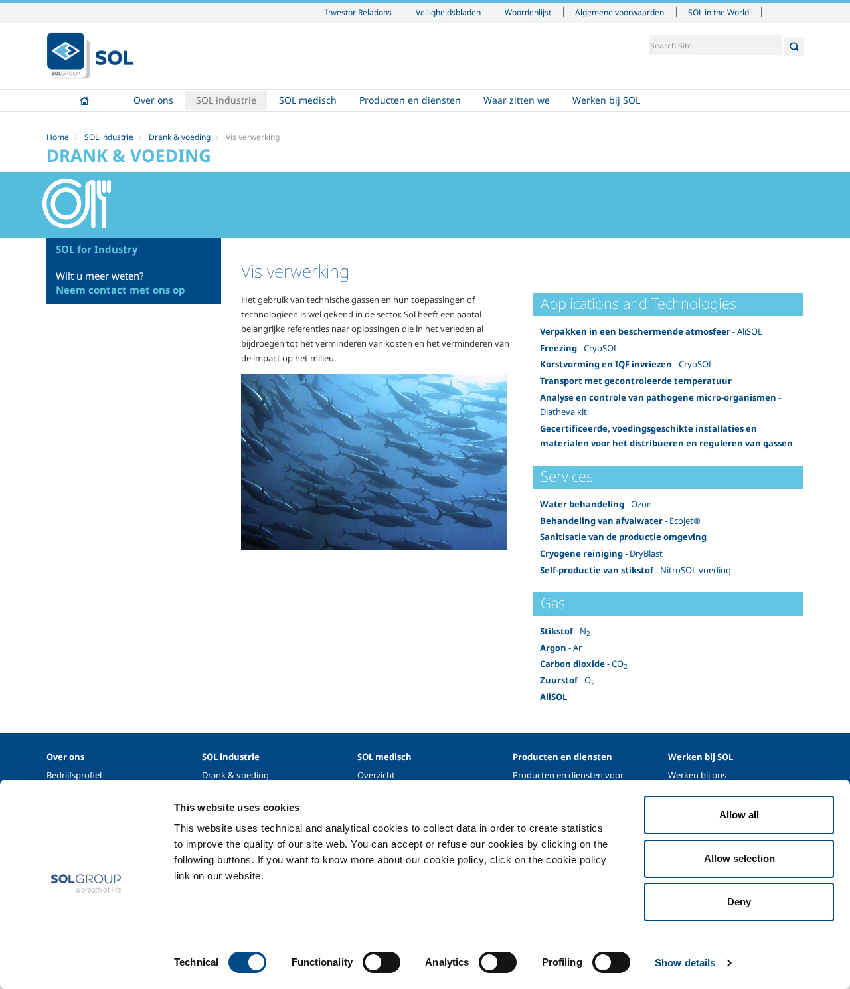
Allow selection (739, 858)
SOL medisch (308, 100)
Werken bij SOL (606, 100)
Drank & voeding (180, 137)
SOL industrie (226, 100)
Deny (739, 901)
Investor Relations (358, 12)
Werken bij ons (697, 775)
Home (84, 100)
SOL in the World (718, 12)
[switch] (381, 962)
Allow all (739, 814)
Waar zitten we (516, 100)
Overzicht (376, 775)
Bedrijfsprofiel (74, 775)
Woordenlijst (528, 12)
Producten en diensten (410, 100)
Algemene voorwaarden (619, 12)
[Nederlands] (90, 56)
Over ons (153, 100)
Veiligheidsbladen (448, 12)
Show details (685, 962)
